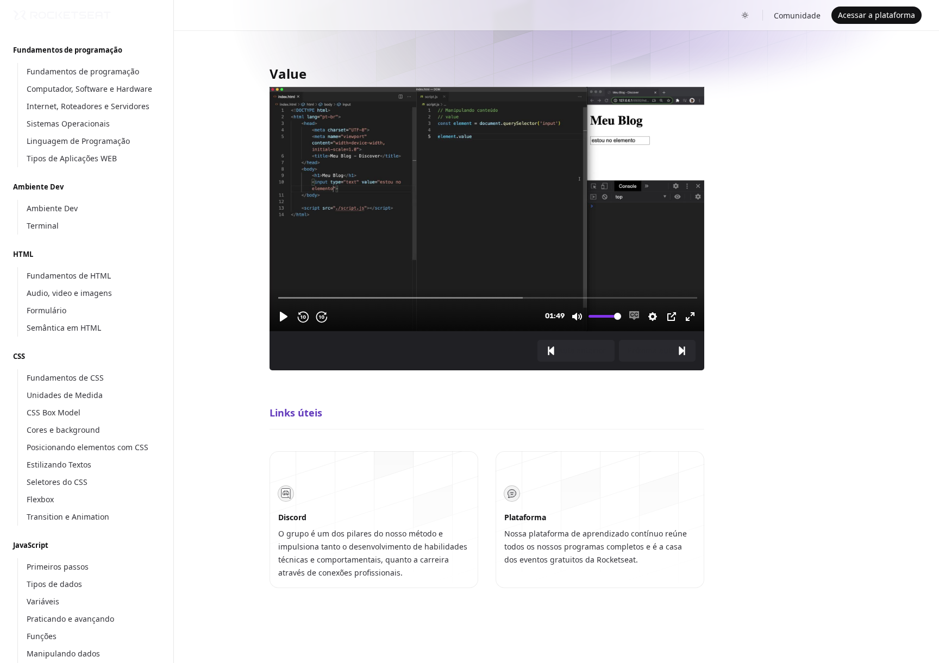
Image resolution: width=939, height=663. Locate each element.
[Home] (62, 15)
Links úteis (296, 412)
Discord (292, 517)
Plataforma (525, 517)
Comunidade (797, 15)
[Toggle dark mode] (745, 15)
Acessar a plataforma (876, 15)
